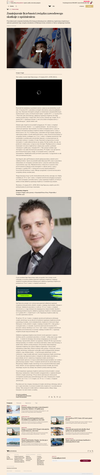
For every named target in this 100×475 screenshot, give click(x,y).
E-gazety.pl (39, 457)
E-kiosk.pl (39, 456)
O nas (8, 456)
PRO (54, 6)
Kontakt (8, 457)
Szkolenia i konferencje (12, 468)
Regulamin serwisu (18, 459)
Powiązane (9, 403)
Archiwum (28, 460)
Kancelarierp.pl (40, 461)
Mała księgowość (40, 460)
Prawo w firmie (15, 9)
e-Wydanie (81, 6)
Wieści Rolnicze (40, 463)
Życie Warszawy (40, 464)
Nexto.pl (39, 459)
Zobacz (39, 51)
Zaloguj (89, 6)
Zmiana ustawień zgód (19, 457)
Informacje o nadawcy (19, 460)
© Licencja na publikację (21, 394)
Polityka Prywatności (18, 456)
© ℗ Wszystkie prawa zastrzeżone (23, 395)
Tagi (36, 403)
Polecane (18, 403)
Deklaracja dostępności (19, 461)
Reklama (28, 456)
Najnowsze (28, 403)
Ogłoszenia (28, 457)
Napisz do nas (10, 459)
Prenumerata (29, 459)
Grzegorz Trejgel (20, 72)
